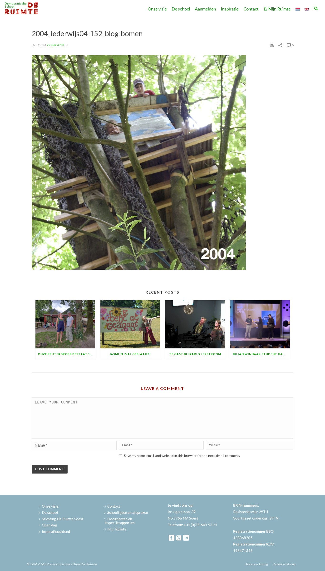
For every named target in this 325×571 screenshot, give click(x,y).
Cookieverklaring (284, 564)
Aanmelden (205, 8)
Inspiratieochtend (56, 531)
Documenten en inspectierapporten (119, 521)
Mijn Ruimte (279, 8)
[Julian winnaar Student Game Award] (260, 324)
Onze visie (157, 8)
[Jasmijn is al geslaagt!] (130, 324)
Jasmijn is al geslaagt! (130, 354)
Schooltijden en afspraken (127, 512)
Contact (251, 8)
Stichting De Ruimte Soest (62, 519)
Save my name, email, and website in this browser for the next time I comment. (182, 456)
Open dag (49, 525)
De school (181, 8)
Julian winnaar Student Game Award (261, 354)
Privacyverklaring (257, 564)
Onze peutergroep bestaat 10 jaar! (66, 354)
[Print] (272, 44)
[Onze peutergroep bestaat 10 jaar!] (65, 324)
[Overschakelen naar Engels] (306, 8)
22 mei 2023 (55, 45)
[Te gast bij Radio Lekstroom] (195, 324)
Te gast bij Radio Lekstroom (195, 354)
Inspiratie (230, 8)
